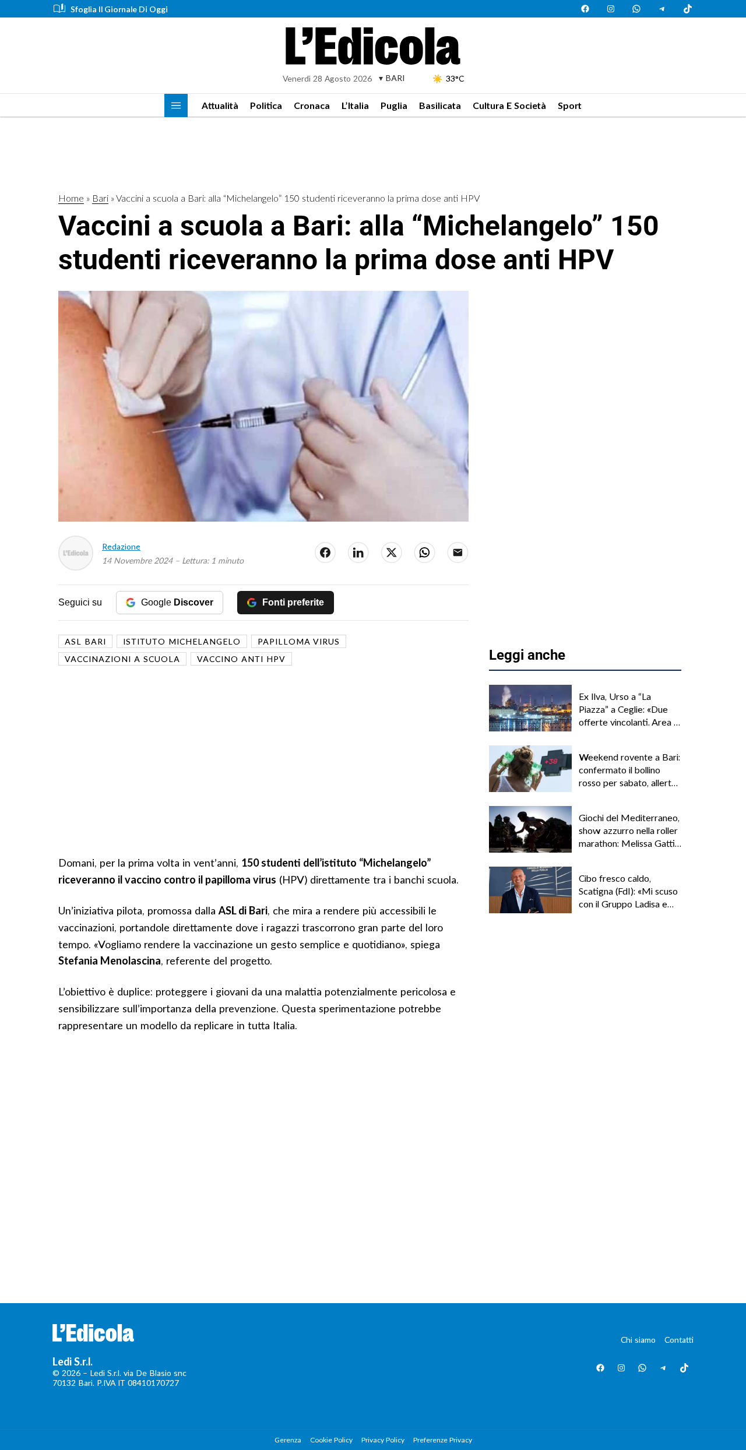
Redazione (121, 546)
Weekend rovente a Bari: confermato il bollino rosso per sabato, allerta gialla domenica (629, 770)
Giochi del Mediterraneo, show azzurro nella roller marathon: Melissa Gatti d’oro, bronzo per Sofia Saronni (629, 831)
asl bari (85, 641)
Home (71, 197)
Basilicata (440, 105)
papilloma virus (299, 641)
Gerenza (288, 1439)
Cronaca (312, 105)
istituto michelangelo (182, 641)
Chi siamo (638, 1340)
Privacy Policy (382, 1439)
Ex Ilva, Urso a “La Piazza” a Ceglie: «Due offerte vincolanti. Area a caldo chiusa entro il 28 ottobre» (628, 710)
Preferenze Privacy (442, 1439)
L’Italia (355, 105)
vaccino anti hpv (241, 659)
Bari (100, 197)
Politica (266, 105)
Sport (570, 105)
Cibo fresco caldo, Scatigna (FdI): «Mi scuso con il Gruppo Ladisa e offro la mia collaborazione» (628, 891)
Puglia (394, 105)
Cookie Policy (331, 1439)
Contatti (679, 1340)
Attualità (220, 105)
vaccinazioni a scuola (122, 659)
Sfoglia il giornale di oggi (119, 9)
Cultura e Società (509, 105)
